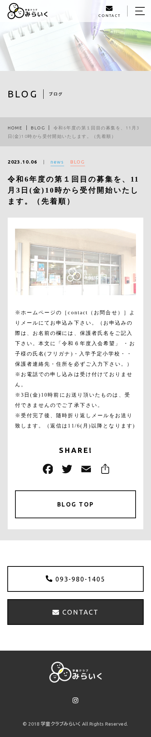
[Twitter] (66, 469)
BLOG (77, 161)
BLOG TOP (75, 504)
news (58, 161)
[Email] (85, 469)
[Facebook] (47, 469)
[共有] (104, 469)
